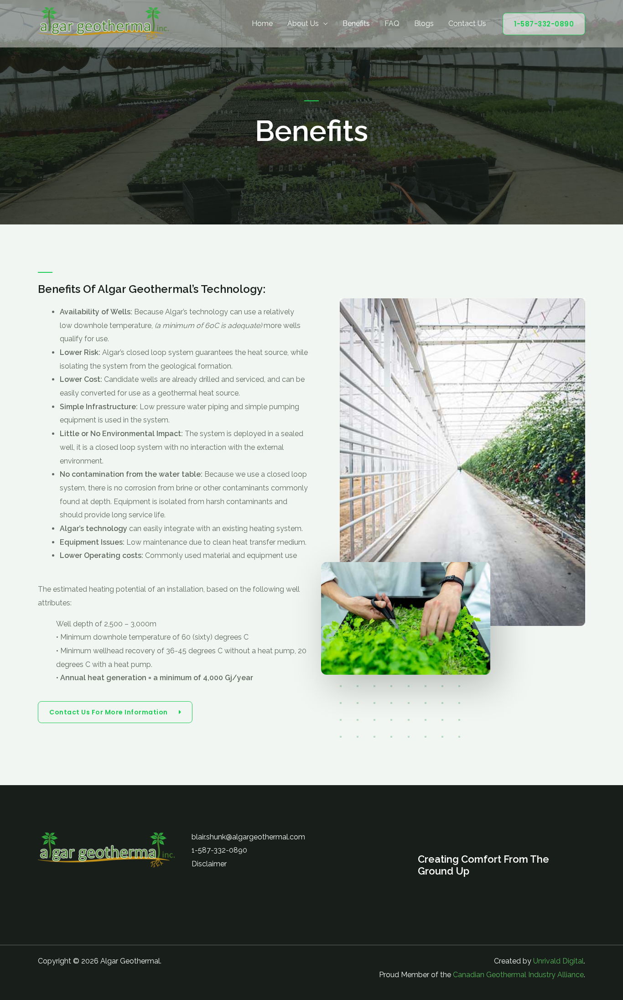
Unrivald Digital (558, 961)
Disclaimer (209, 863)
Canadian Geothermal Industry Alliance (518, 974)
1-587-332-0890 (219, 850)
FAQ (392, 23)
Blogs (424, 23)
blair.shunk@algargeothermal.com (248, 837)
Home (262, 23)
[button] (544, 24)
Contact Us (467, 23)
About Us (303, 23)
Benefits (356, 23)
